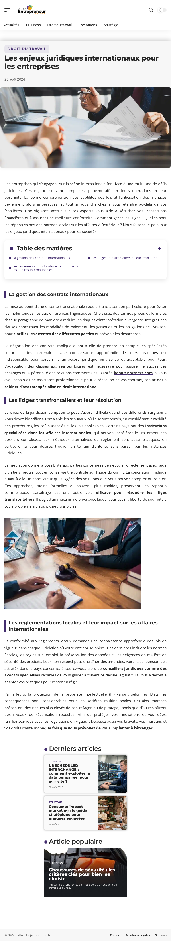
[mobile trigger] (8, 10)
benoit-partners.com (133, 372)
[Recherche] (151, 10)
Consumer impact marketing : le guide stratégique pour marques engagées (68, 813)
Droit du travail (27, 49)
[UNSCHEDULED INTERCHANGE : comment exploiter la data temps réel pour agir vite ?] (112, 774)
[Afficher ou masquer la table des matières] (116, 248)
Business (55, 761)
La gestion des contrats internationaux (41, 258)
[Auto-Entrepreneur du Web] (32, 10)
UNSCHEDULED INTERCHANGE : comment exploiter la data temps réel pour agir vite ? (69, 773)
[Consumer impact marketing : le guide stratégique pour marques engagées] (112, 813)
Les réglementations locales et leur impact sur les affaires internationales (47, 268)
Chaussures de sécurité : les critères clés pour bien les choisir (82, 874)
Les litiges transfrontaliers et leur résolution (124, 258)
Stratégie (55, 802)
